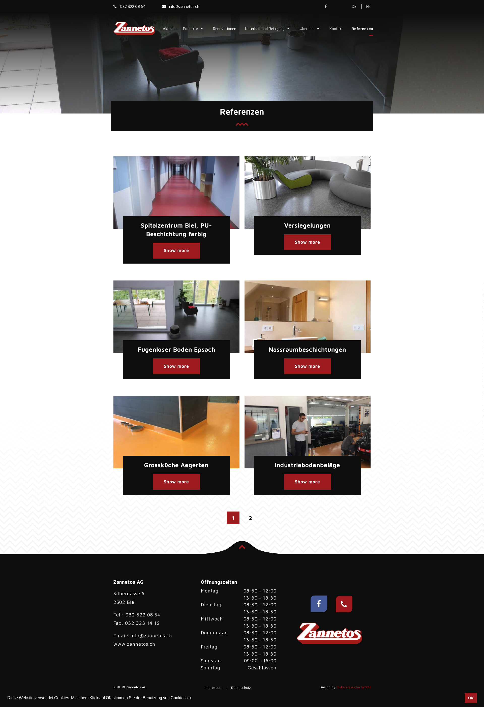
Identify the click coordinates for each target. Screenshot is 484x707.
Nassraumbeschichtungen (307, 349)
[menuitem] (168, 28)
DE (354, 6)
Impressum (213, 687)
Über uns (307, 28)
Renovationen (224, 28)
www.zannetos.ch (134, 644)
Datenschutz (241, 687)
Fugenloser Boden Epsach (176, 349)
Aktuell (168, 28)
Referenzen (362, 28)
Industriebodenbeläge (307, 464)
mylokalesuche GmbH (353, 687)
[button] (193, 698)
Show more (176, 250)
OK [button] (470, 698)
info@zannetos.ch (183, 6)
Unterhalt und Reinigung (265, 28)
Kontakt (336, 28)
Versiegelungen (307, 225)
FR (368, 6)
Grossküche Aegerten (176, 464)
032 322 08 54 (132, 6)
